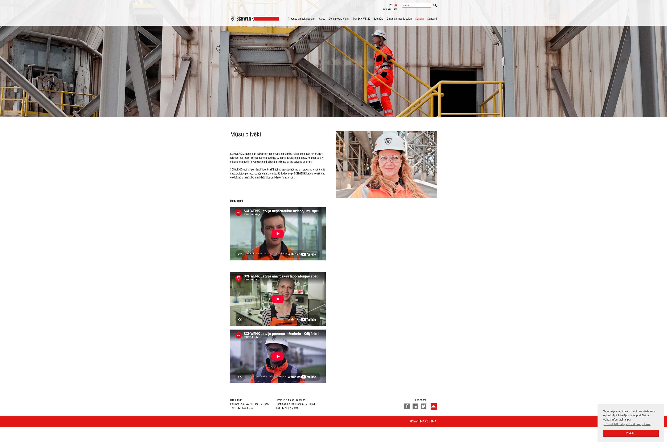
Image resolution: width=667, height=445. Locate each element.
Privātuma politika (422, 421)
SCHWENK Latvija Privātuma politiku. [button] (627, 424)
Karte (322, 18)
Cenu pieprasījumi (339, 18)
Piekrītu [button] (630, 433)
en (395, 5)
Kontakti (432, 18)
